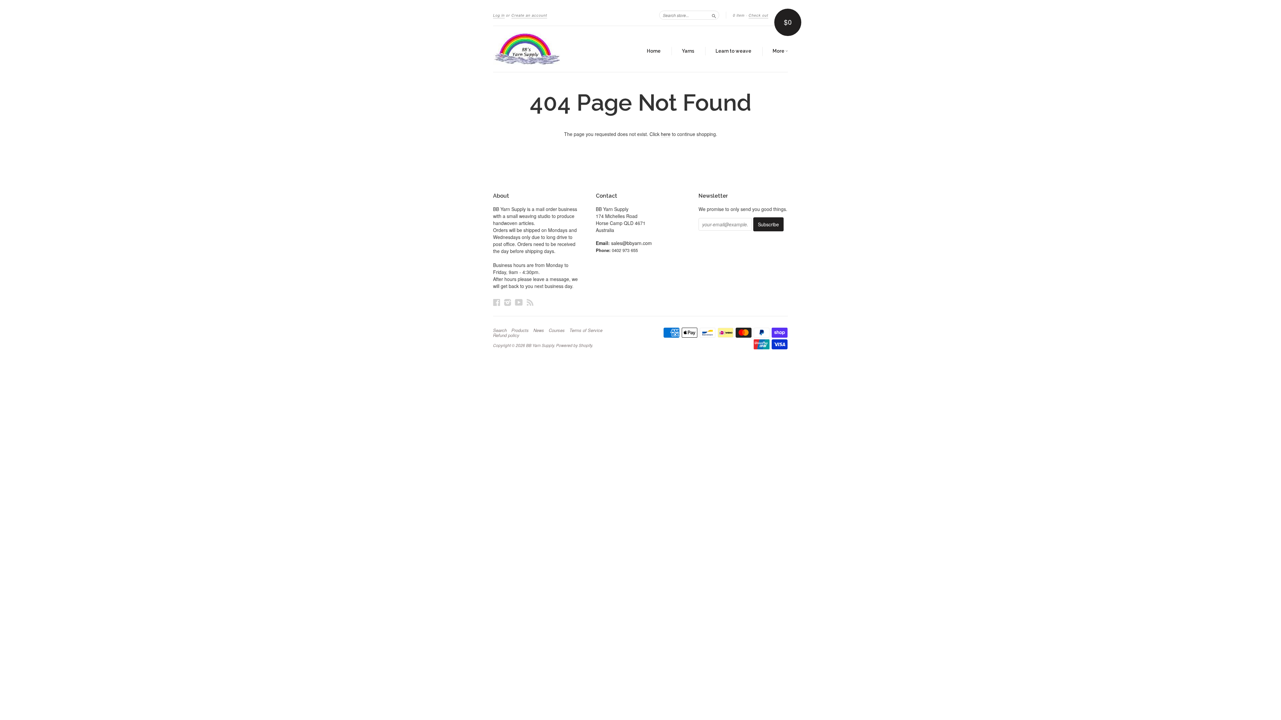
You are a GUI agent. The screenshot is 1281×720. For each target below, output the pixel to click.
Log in (499, 15)
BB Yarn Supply (540, 345)
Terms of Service (585, 330)
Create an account (529, 15)
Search (500, 330)
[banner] (554, 49)
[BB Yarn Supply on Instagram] (507, 302)
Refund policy (506, 335)
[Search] (714, 15)
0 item (739, 15)
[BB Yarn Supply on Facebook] (496, 302)
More (779, 51)
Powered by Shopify (574, 345)
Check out (758, 15)
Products (520, 330)
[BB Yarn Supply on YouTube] (519, 302)
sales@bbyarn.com (631, 243)
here (666, 134)
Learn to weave (733, 51)
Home (654, 51)
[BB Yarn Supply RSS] (530, 302)
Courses (557, 330)
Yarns (688, 51)
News (538, 330)
